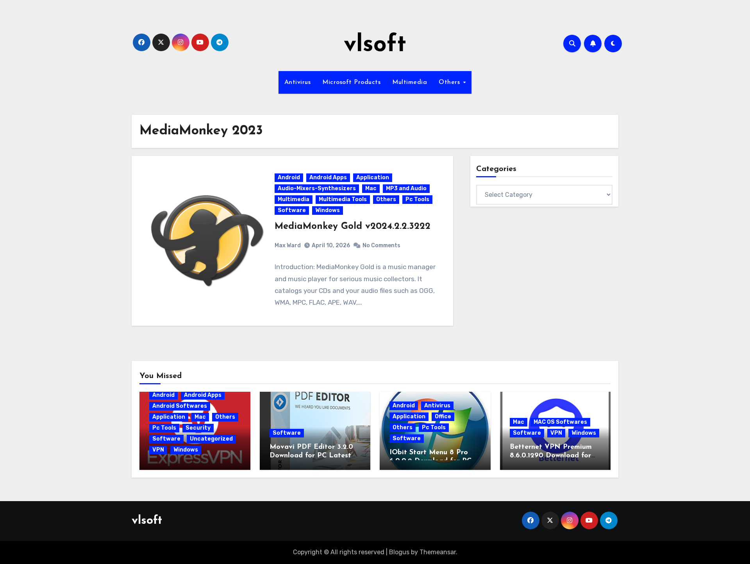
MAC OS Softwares (560, 422)
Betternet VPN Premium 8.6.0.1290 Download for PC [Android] (551, 456)
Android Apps (328, 177)
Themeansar (438, 552)
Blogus (399, 552)
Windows (327, 210)
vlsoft (375, 45)
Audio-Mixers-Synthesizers (317, 188)
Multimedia (409, 82)
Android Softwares (179, 406)
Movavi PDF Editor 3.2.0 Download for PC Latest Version (311, 456)
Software (292, 210)
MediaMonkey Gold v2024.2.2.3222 (352, 226)
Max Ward (288, 245)
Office (443, 416)
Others (450, 82)
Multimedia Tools (343, 199)
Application (372, 177)
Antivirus (297, 82)
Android (289, 177)
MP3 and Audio (406, 188)
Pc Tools (417, 199)
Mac (371, 188)
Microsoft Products (351, 82)
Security (198, 428)
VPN (158, 449)
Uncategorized (211, 438)
